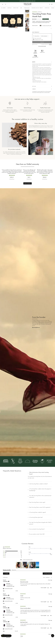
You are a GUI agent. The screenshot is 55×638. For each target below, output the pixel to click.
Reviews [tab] (7, 570)
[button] (27, 11)
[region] (27, 565)
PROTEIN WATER (15, 7)
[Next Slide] (38, 565)
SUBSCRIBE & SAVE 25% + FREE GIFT (37, 7)
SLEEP (21, 7)
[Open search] (5, 4)
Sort (44, 577)
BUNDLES (52, 7)
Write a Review (47, 574)
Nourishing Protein (10, 585)
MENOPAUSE (9, 7)
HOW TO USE (34, 86)
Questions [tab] (14, 570)
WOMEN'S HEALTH (27, 7)
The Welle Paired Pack (10, 598)
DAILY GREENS (3, 7)
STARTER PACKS (47, 7)
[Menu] (2, 4)
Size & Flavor (34, 25)
